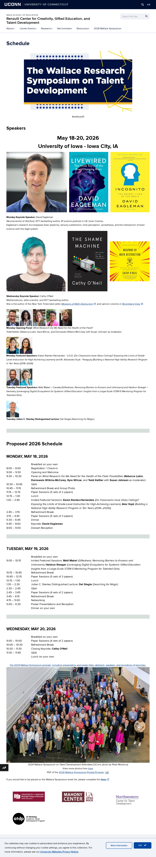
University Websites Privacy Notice (59, 851)
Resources (82, 28)
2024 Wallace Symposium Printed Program (83, 772)
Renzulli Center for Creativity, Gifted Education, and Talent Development (48, 20)
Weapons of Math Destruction (77, 304)
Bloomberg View (131, 303)
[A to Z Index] (148, 4)
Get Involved (64, 28)
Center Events (27, 28)
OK (140, 845)
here (90, 768)
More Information (119, 845)
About (9, 28)
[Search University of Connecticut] (142, 4)
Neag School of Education (22, 15)
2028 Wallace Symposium (107, 28)
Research (46, 28)
